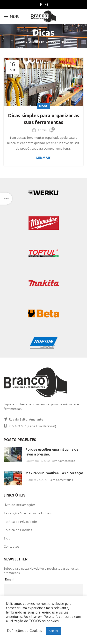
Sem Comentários (63, 461)
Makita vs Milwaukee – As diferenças (54, 473)
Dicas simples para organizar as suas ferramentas (43, 119)
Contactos (11, 547)
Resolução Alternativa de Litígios (27, 513)
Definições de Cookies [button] (24, 631)
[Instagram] (46, 4)
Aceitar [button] (53, 631)
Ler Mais (43, 157)
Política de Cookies (18, 530)
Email (9, 579)
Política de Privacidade (20, 522)
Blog (7, 538)
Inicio (20, 42)
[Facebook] (40, 4)
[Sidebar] (6, 199)
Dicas (43, 106)
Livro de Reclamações (19, 505)
